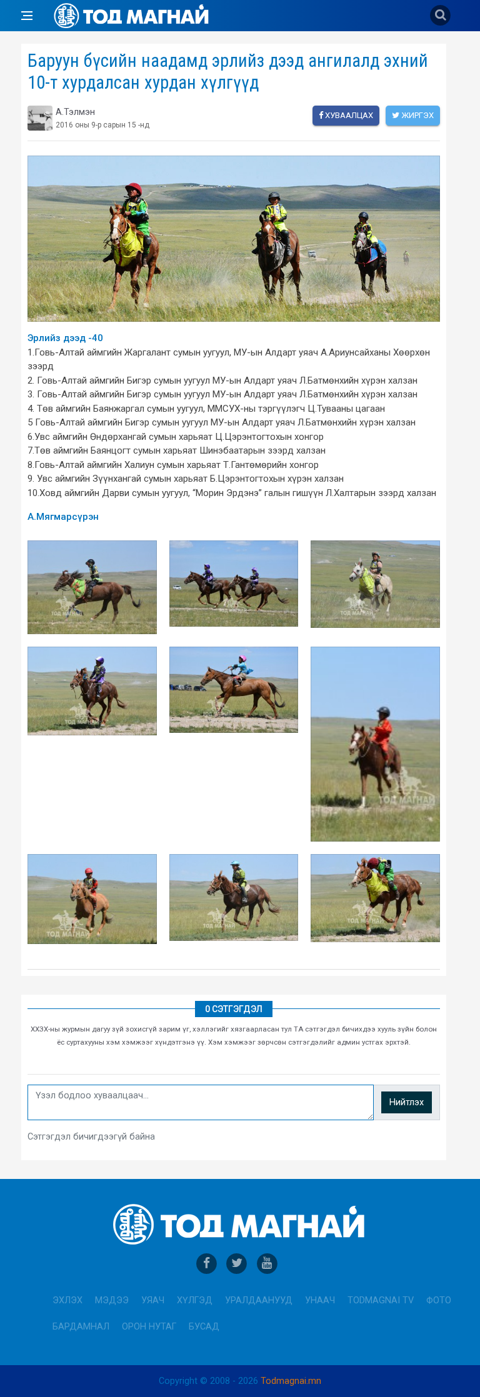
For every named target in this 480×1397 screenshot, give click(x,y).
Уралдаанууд (258, 1300)
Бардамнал (80, 1326)
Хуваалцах (348, 115)
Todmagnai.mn (291, 1381)
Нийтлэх (406, 1102)
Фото (438, 1300)
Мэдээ (112, 1300)
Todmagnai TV (381, 1300)
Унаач (320, 1300)
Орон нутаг (149, 1326)
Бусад (204, 1326)
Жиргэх (416, 115)
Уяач (152, 1300)
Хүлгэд (194, 1300)
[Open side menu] (26, 15)
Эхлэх (67, 1300)
